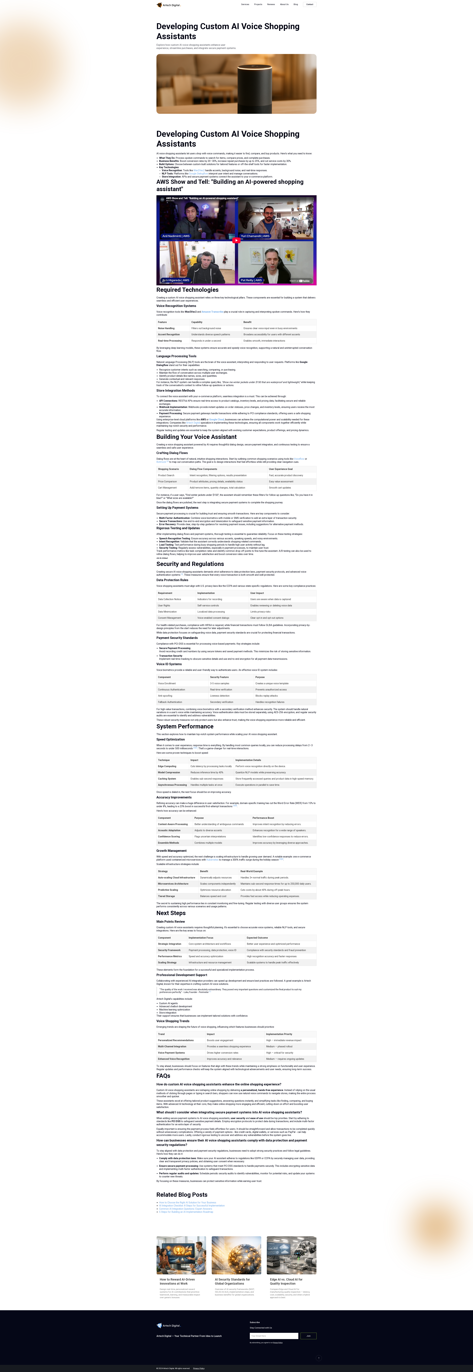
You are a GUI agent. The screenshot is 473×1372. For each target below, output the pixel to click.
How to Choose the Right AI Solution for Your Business (187, 1202)
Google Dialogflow (198, 173)
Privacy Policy (278, 1343)
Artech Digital (193, 422)
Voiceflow (299, 458)
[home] (168, 4)
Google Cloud (216, 419)
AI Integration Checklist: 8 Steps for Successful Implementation (192, 1205)
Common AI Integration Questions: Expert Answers (185, 1208)
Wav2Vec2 (199, 170)
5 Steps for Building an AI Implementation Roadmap (186, 1212)
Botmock (161, 462)
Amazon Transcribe (212, 311)
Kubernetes (212, 859)
